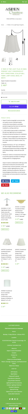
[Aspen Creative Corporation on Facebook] (12, 399)
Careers (14, 352)
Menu (4, 1)
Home (2, 24)
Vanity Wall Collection (14, 393)
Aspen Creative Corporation (15, 403)
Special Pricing (14, 389)
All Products (14, 371)
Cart (25, 1)
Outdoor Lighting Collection (14, 385)
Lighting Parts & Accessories (14, 382)
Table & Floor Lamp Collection (14, 391)
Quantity (3, 90)
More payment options (14, 110)
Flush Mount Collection (14, 378)
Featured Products (14, 376)
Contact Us (14, 355)
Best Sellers (14, 374)
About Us (14, 348)
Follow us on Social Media (14, 359)
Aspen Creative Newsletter (14, 350)
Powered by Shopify (13, 405)
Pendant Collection (14, 387)
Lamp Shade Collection (14, 380)
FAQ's (14, 357)
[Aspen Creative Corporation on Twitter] (10, 399)
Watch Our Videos (14, 365)
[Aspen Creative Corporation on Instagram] (17, 399)
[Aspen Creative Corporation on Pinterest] (15, 399)
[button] (5, 222)
